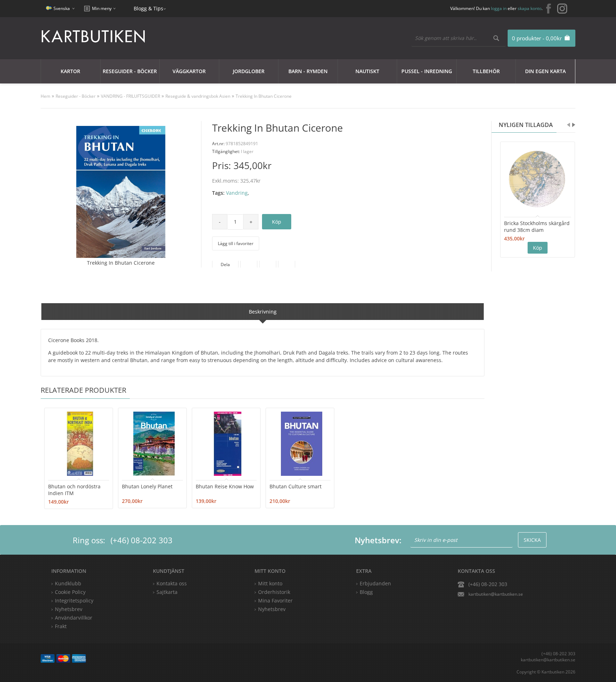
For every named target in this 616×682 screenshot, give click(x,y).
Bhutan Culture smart (296, 486)
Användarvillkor (73, 617)
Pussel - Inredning (426, 71)
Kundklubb (68, 583)
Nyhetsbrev (272, 609)
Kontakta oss (171, 583)
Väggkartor (189, 71)
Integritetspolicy (74, 600)
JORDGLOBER (249, 71)
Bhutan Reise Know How (225, 486)
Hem (45, 96)
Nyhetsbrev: (378, 540)
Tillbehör (486, 71)
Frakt (61, 626)
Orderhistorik (274, 592)
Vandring (237, 192)
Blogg (366, 592)
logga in (499, 8)
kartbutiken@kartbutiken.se (495, 594)
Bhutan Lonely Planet (147, 486)
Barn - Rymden (308, 71)
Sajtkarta (167, 592)
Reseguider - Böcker (130, 71)
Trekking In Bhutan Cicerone (264, 96)
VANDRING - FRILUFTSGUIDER (130, 96)
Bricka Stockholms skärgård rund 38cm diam (537, 226)
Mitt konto (270, 583)
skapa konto (529, 8)
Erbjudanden (375, 583)
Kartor (70, 71)
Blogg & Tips (148, 8)
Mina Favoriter (275, 600)
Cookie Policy (70, 592)
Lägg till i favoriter (235, 243)
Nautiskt (367, 71)
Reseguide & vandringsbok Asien (197, 96)
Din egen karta (545, 71)
